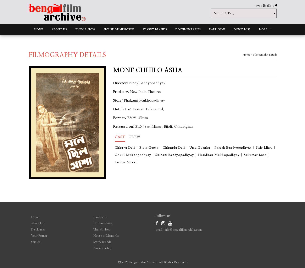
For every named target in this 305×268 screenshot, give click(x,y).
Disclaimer (38, 229)
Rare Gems (217, 29)
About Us (59, 29)
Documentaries (188, 29)
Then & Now (85, 29)
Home (38, 29)
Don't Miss (242, 29)
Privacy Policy (102, 248)
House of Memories (119, 29)
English (268, 5)
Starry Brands (155, 29)
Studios (35, 242)
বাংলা (257, 5)
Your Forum (39, 235)
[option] (67, 122)
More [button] (263, 29)
